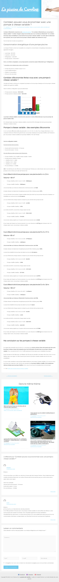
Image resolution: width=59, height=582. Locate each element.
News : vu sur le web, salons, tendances (39, 27)
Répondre (52, 491)
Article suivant (48, 376)
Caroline (9, 467)
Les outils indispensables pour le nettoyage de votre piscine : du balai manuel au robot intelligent (42, 442)
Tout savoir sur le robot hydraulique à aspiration (42, 413)
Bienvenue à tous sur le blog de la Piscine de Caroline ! (15, 406)
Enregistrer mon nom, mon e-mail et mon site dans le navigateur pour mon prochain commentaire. (29, 563)
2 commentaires (7, 28)
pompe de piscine (26, 32)
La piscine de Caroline (19, 8)
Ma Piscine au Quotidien (23, 27)
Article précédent (11, 376)
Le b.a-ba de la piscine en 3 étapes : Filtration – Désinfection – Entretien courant (15, 440)
